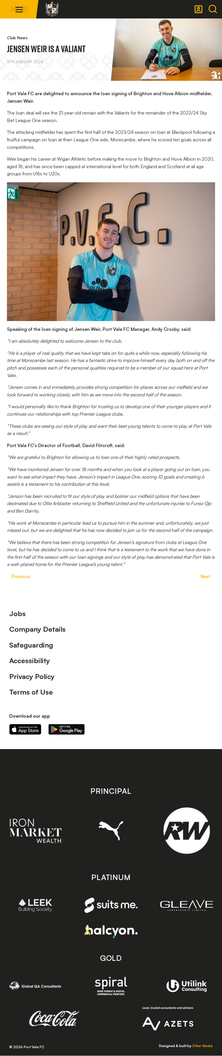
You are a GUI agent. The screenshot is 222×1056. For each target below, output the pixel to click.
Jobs (17, 613)
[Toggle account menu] (199, 9)
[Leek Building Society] (35, 905)
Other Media (202, 1046)
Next (205, 576)
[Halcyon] (111, 931)
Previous (21, 576)
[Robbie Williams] (186, 830)
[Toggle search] (213, 9)
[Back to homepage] (52, 9)
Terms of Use (31, 692)
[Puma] (111, 831)
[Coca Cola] (54, 1018)
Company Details (37, 629)
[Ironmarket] (35, 831)
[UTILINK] (186, 986)
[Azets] (168, 1018)
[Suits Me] (111, 905)
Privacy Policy (32, 676)
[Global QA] (35, 986)
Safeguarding (31, 645)
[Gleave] (186, 905)
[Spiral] (111, 986)
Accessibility (29, 660)
